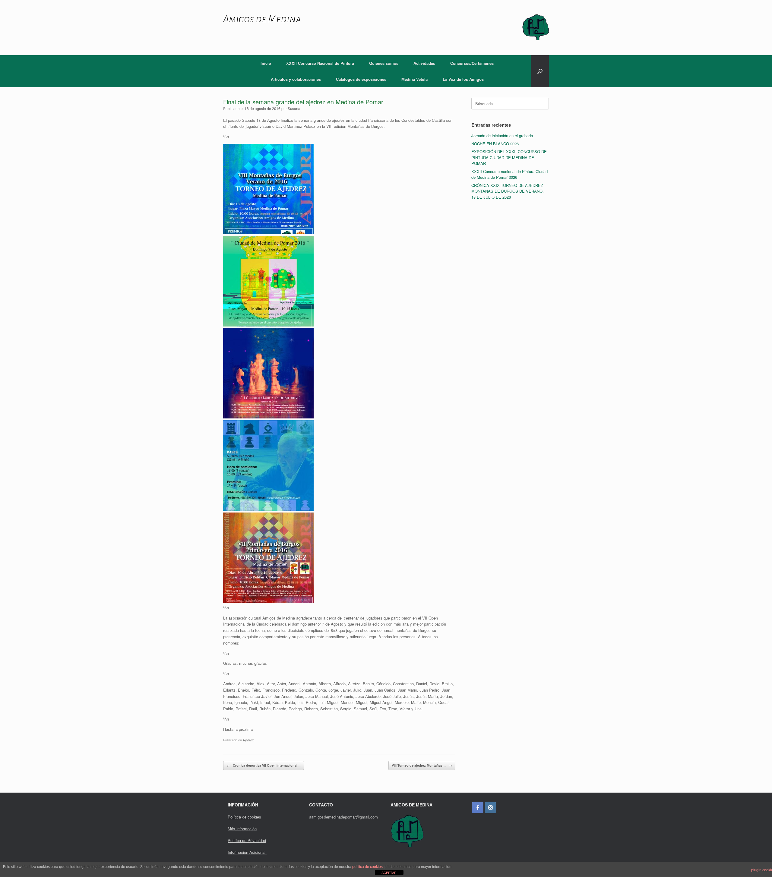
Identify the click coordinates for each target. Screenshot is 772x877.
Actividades (424, 63)
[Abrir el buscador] (540, 71)
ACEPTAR (389, 873)
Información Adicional (247, 852)
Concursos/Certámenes (472, 63)
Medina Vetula (414, 79)
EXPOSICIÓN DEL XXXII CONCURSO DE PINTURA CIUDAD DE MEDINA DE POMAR (509, 157)
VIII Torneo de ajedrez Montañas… (422, 765)
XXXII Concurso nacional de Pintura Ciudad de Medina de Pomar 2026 (509, 174)
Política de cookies (244, 817)
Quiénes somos (383, 63)
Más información (242, 828)
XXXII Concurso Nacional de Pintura (320, 63)
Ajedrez (248, 739)
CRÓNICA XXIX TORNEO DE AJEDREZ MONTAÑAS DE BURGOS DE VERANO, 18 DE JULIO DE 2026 (507, 191)
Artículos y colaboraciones (296, 79)
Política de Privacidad (247, 840)
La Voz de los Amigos (463, 79)
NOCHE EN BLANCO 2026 (495, 144)
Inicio (266, 63)
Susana (294, 108)
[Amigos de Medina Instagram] (490, 807)
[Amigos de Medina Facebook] (477, 807)
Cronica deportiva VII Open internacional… (263, 765)
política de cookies (367, 867)
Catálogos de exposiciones (361, 79)
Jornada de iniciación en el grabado (502, 135)
